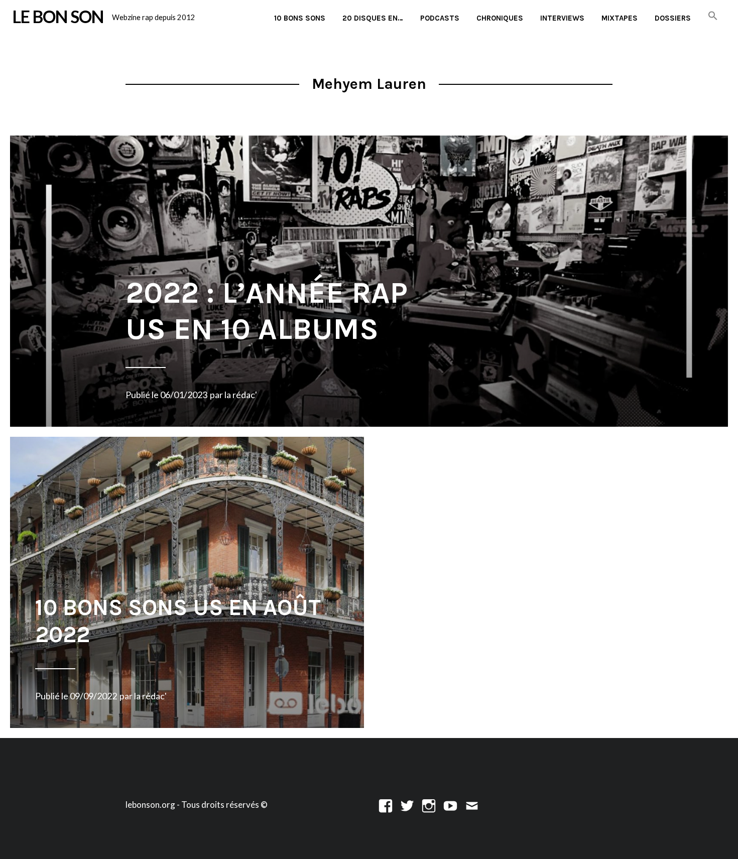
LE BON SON (58, 17)
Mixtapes (619, 18)
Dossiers (673, 18)
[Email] (471, 804)
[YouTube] (450, 804)
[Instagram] (428, 804)
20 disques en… (372, 18)
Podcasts (439, 18)
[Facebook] (385, 804)
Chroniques (499, 18)
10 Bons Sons (299, 18)
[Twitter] (407, 804)
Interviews (562, 18)
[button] (712, 16)
